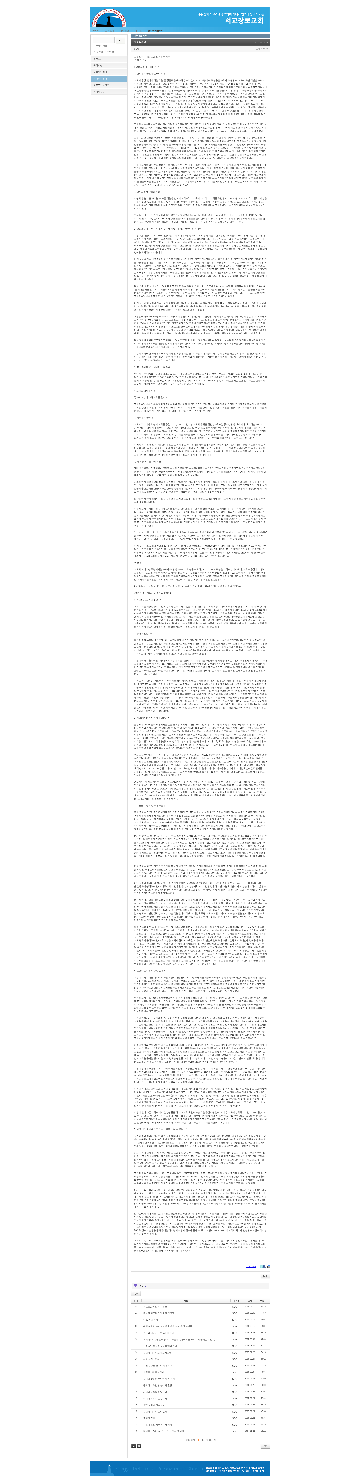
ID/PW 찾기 (110, 51)
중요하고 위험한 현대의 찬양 (157, 1385)
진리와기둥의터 (156, 30)
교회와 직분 (140, 42)
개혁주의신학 (100, 78)
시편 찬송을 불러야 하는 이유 (157, 1365)
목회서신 (97, 65)
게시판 (138, 30)
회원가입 (98, 51)
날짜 (250, 1301)
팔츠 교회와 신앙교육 (154, 1405)
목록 (265, 1276)
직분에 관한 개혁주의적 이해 (157, 1424)
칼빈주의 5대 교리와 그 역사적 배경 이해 (163, 1431)
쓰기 (265, 1446)
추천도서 (97, 59)
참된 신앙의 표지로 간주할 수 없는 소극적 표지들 (167, 1326)
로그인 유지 (101, 46)
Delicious (268, 1266)
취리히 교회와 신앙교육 (155, 1398)
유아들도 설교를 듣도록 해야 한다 (160, 1346)
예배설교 (124, 30)
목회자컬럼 (99, 91)
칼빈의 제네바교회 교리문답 (157, 1352)
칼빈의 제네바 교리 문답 (155, 1411)
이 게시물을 (251, 1266)
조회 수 (263, 1301)
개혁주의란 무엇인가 (153, 1372)
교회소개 (109, 30)
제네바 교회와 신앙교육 (155, 1392)
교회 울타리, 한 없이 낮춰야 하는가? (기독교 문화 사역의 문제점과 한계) (179, 1339)
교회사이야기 (100, 72)
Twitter (261, 1266)
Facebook (264, 1266)
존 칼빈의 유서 (150, 1319)
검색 (133, 1446)
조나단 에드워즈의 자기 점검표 (158, 1313)
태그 (139, 1446)
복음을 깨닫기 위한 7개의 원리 (158, 1333)
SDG (136, 49)
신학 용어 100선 (151, 1359)
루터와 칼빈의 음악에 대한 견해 (159, 1379)
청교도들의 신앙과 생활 (155, 1306)
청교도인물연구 (101, 85)
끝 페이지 (211, 1440)
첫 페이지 (190, 1440)
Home (96, 30)
